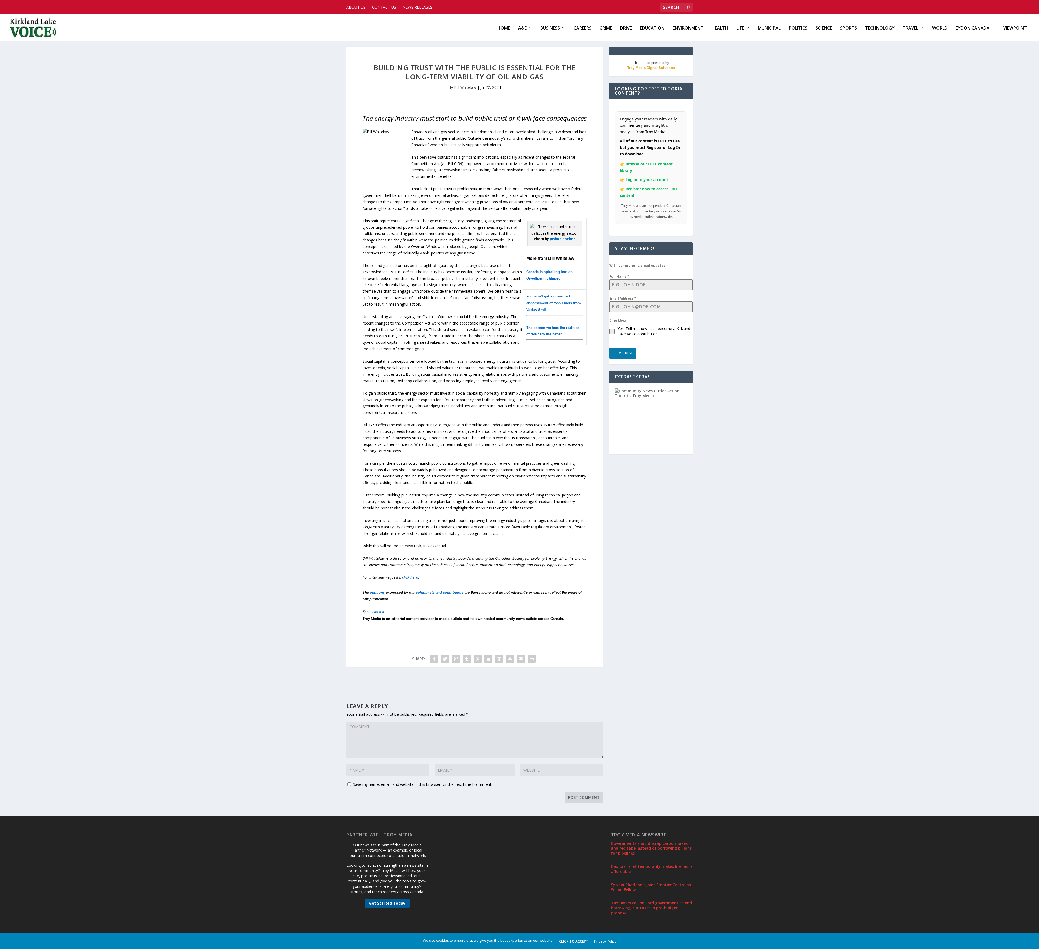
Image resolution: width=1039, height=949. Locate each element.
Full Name (619, 276)
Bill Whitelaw (465, 87)
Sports (848, 28)
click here (410, 577)
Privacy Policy (605, 941)
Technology (880, 28)
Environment (688, 28)
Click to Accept (573, 941)
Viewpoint (1015, 28)
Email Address (622, 298)
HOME (503, 28)
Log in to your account (647, 179)
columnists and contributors (439, 592)
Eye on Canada (972, 28)
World (940, 28)
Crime (606, 28)
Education (652, 28)
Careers (582, 28)
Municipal (769, 28)
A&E (522, 28)
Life (740, 28)
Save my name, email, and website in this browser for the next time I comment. (422, 784)
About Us (356, 7)
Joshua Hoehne (563, 239)
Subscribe (623, 352)
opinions (377, 592)
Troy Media (375, 611)
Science (824, 28)
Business (550, 28)
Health (720, 28)
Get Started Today (387, 903)
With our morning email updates (637, 265)
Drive (626, 28)
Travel (910, 28)
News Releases (417, 7)
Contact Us (384, 7)
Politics (798, 28)
